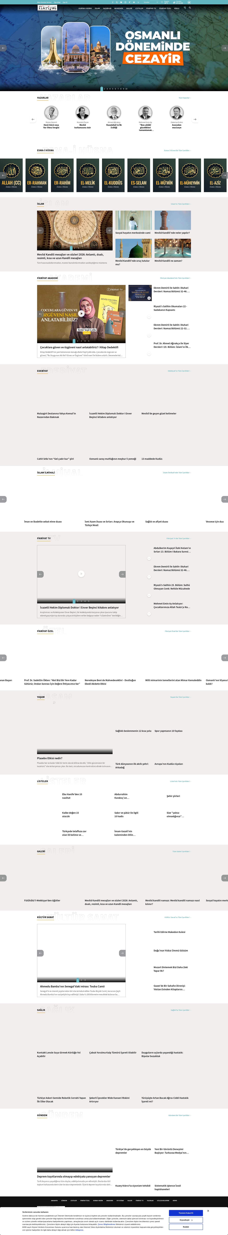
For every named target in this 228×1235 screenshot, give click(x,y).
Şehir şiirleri (173, 796)
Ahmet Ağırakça (114, 122)
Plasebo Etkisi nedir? (49, 758)
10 (126, 89)
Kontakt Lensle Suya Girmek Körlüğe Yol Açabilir (59, 1054)
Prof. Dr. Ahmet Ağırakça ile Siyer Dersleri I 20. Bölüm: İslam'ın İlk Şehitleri (171, 345)
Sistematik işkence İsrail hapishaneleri (168, 1187)
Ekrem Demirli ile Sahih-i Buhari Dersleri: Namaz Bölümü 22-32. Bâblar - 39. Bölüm (171, 326)
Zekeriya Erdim (177, 122)
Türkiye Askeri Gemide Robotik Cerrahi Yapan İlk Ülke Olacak (61, 1099)
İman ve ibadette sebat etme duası (43, 521)
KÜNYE (175, 1200)
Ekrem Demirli (51, 122)
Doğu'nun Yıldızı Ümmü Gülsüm (171, 950)
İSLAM (97, 8)
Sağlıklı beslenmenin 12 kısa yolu (133, 731)
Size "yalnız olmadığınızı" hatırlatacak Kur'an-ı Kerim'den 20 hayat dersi (178, 814)
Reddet (186, 1227)
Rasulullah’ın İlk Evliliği (114, 126)
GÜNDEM (64, 1200)
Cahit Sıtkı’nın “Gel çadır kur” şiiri (55, 459)
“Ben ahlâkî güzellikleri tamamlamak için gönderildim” (145, 127)
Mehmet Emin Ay (145, 122)
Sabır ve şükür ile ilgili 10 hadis (126, 814)
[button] (3, 48)
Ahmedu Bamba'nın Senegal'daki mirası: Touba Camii (72, 986)
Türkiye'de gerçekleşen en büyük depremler (133, 1151)
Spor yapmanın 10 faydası (169, 731)
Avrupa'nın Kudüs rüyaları (169, 764)
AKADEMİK (118, 8)
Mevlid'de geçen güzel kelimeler (159, 413)
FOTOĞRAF (120, 1200)
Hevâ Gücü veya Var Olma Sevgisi (51, 126)
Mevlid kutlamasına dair (82, 126)
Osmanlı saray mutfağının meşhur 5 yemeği (112, 459)
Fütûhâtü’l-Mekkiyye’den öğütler (42, 900)
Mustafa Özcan (83, 122)
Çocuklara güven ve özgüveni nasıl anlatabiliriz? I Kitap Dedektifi (79, 347)
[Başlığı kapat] (208, 1211)
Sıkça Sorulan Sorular (44, 2)
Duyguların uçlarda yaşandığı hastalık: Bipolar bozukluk (162, 1054)
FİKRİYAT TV (151, 8)
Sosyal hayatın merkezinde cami (132, 232)
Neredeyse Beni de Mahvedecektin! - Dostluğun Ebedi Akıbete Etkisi (110, 682)
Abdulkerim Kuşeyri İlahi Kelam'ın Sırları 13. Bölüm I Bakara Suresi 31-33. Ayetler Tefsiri (172, 549)
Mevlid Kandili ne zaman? (168, 260)
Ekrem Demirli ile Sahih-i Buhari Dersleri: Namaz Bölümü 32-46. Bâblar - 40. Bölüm (171, 289)
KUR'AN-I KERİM (85, 8)
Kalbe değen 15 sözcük (70, 814)
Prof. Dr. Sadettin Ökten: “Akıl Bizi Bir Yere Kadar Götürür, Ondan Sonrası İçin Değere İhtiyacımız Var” (52, 682)
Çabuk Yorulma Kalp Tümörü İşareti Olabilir (112, 1052)
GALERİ (129, 8)
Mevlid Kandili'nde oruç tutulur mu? (132, 262)
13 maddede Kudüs (152, 459)
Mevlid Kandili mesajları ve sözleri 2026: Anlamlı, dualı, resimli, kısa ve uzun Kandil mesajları (70, 256)
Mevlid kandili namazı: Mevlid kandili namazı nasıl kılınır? (172, 902)
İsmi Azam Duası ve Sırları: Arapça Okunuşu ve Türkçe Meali (109, 523)
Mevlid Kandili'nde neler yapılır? (172, 232)
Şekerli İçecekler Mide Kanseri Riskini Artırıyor (109, 1099)
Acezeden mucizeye (176, 126)
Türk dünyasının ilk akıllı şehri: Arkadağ (132, 765)
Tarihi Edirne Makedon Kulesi (169, 932)
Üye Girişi (57, 2)
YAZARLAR (107, 8)
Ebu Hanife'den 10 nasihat (72, 796)
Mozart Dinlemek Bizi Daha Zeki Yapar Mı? (171, 969)
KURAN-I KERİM (98, 1200)
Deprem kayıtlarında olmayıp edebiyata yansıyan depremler (73, 1176)
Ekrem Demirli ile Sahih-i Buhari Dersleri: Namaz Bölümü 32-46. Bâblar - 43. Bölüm (171, 568)
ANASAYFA (54, 1200)
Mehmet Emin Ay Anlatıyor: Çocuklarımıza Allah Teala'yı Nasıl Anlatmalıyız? (172, 605)
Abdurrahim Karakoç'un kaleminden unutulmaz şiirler (123, 796)
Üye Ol (65, 2)
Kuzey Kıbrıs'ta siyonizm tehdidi (132, 1185)
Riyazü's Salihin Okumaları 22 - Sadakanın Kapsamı (170, 308)
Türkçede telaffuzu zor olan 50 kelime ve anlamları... (74, 833)
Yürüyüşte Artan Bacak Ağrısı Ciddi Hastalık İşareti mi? (165, 1099)
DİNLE (176, 8)
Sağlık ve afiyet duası (156, 521)
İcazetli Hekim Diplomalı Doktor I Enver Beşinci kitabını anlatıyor (110, 415)
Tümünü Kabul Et (186, 1213)
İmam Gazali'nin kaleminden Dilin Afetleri (123, 833)
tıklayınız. (79, 1230)
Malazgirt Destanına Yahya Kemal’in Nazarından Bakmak (56, 415)
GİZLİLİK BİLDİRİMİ (163, 1200)
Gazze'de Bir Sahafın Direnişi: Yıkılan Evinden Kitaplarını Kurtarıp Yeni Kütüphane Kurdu (171, 987)
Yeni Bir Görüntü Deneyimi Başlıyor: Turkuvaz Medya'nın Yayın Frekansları (170, 1151)
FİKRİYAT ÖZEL (165, 8)
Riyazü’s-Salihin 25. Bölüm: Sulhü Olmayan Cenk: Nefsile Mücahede (172, 586)
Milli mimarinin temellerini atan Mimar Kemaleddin (173, 680)
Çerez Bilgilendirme (107, 1224)
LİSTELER (139, 8)
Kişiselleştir (185, 1220)
